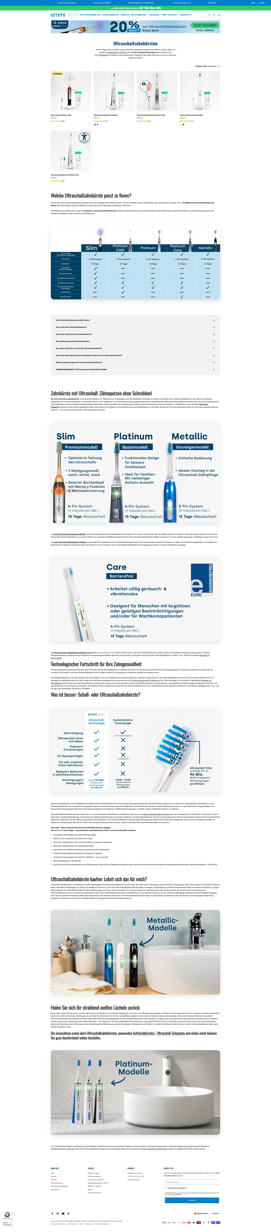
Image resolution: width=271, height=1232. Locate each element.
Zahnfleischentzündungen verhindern (156, 814)
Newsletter (55, 1189)
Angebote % (185, 14)
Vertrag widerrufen (95, 1193)
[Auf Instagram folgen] (57, 1213)
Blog (52, 1173)
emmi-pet (70, 1149)
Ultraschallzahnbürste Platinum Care (65, 175)
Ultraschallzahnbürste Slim (61, 115)
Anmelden (192, 1200)
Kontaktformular (133, 1180)
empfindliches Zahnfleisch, (117, 52)
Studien (53, 1180)
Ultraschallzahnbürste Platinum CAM (151, 115)
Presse (53, 1176)
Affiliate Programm (95, 1186)
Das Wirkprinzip (57, 1183)
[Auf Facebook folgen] (52, 1213)
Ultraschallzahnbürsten (90, 14)
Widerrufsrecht (73, 1224)
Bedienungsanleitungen (59, 1186)
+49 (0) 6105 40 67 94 (136, 1176)
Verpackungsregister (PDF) (98, 1183)
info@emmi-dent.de (135, 1173)
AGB (210, 1193)
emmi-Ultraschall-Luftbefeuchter (155, 1149)
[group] (135, 320)
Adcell (90, 1189)
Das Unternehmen (94, 1176)
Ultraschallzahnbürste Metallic (191, 115)
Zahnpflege (154, 14)
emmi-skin (188, 1146)
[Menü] (10, 1212)
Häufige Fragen (93, 1173)
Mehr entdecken (170, 14)
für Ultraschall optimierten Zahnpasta (144, 680)
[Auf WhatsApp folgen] (68, 1213)
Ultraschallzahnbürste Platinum (106, 115)
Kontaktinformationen (102, 1224)
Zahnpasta (125, 14)
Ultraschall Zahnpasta (171, 1033)
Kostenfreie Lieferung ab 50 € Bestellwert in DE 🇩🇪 (88, 3)
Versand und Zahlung (95, 1180)
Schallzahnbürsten (110, 14)
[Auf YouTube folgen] (63, 1213)
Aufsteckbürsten (138, 14)
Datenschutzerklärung (58, 1224)
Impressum (89, 1224)
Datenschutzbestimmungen (180, 1193)
